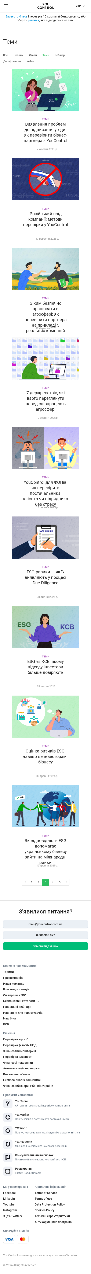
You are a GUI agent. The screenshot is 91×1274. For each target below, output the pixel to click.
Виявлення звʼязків (16, 1074)
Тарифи (8, 972)
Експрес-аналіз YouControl (22, 1080)
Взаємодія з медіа (16, 989)
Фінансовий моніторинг (19, 1051)
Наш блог (9, 1018)
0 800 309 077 (45, 935)
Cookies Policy (44, 1210)
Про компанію (13, 977)
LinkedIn (9, 1198)
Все (5, 55)
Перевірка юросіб (15, 1039)
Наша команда (13, 983)
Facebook (9, 1193)
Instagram (10, 1210)
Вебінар (60, 55)
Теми (46, 55)
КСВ (6, 1024)
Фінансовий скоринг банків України (28, 1086)
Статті (33, 55)
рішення (33, 20)
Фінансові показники (18, 1062)
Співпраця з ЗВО (14, 995)
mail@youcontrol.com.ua (45, 924)
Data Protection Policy (50, 1204)
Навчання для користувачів (23, 1012)
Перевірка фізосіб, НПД (20, 1045)
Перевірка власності (17, 1056)
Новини (18, 55)
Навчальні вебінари (17, 1006)
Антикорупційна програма (53, 1222)
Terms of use (43, 1198)
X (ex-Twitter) (12, 1216)
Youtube (9, 1204)
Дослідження (12, 61)
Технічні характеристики (52, 1216)
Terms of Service (46, 1193)
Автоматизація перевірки (21, 1068)
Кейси (30, 61)
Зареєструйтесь (17, 16)
